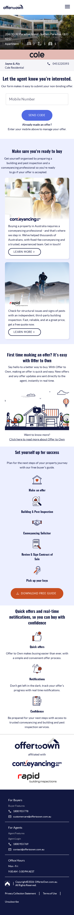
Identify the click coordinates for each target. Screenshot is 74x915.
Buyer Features (16, 805)
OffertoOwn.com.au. (46, 881)
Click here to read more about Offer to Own (37, 439)
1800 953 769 (20, 844)
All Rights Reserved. (26, 885)
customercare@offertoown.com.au (32, 816)
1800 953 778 (20, 811)
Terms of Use (50, 893)
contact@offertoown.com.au (28, 849)
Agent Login (14, 838)
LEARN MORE (23, 251)
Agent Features (16, 833)
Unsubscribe (12, 901)
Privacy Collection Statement (20, 893)
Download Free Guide (38, 593)
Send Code (37, 115)
